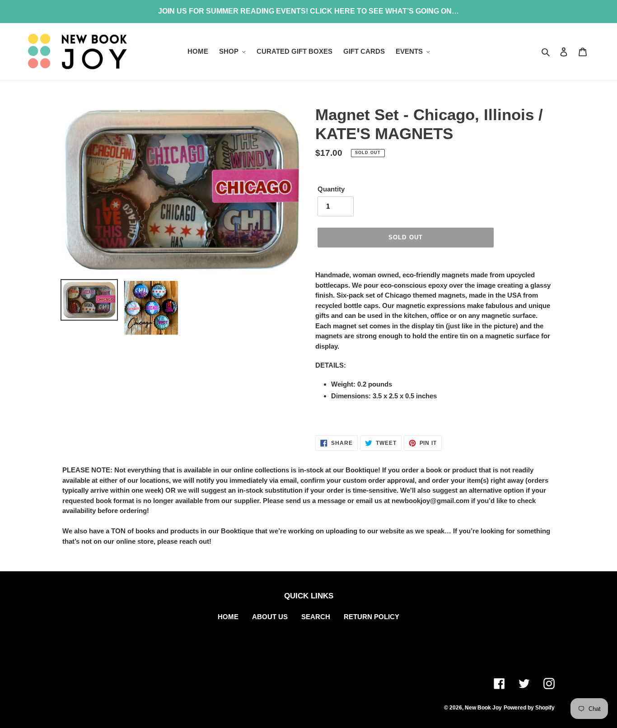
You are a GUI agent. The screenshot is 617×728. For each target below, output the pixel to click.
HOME (228, 617)
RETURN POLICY (371, 617)
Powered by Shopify (529, 708)
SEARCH (315, 617)
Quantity (331, 189)
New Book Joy (483, 708)
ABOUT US (270, 617)
